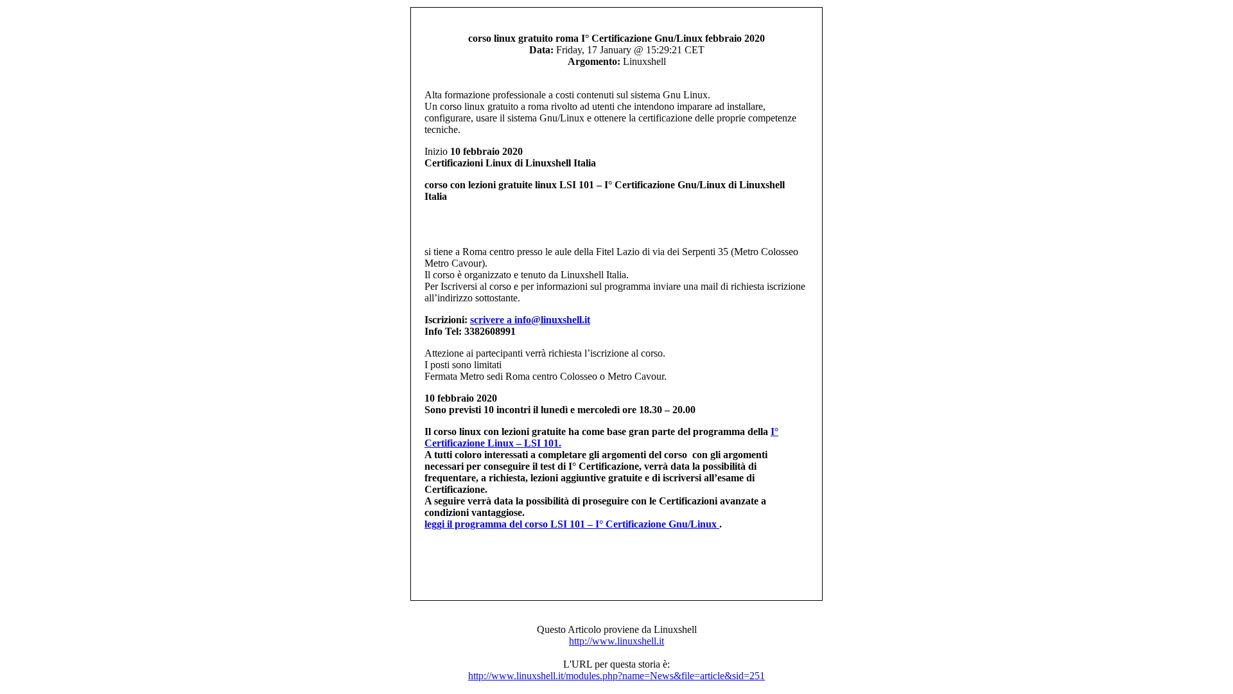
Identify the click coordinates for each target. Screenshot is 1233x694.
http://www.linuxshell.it (616, 641)
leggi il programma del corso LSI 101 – (509, 524)
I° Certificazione (632, 524)
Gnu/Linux (694, 524)
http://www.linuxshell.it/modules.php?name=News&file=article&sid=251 (616, 675)
